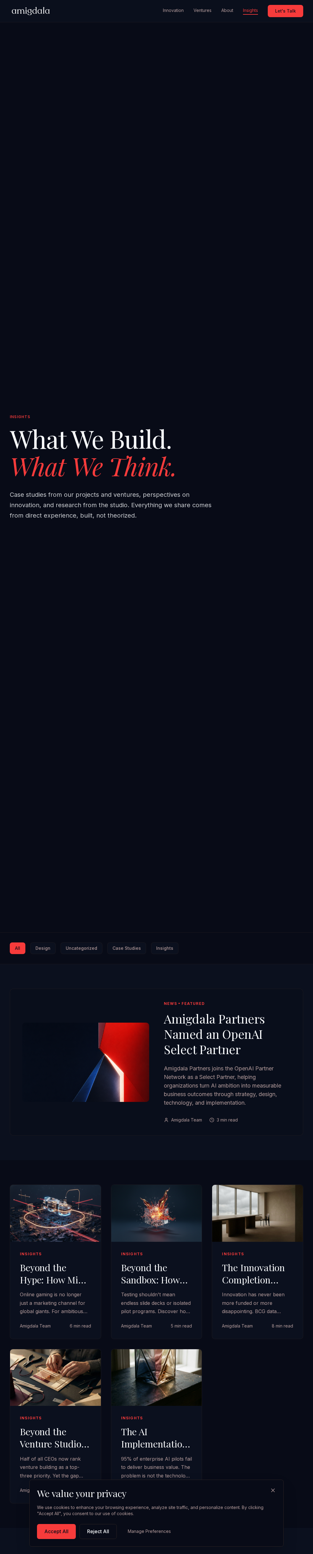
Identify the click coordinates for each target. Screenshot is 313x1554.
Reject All (98, 1531)
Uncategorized (81, 948)
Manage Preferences (149, 1531)
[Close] (273, 1490)
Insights (250, 10)
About (227, 10)
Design (42, 948)
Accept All (56, 1531)
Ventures (202, 10)
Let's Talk (285, 10)
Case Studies (126, 948)
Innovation (173, 10)
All (17, 948)
